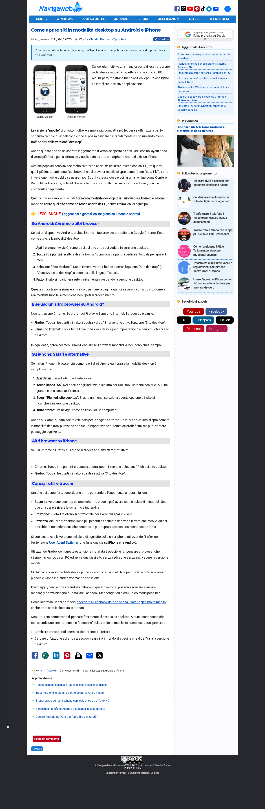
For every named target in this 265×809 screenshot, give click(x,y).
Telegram (203, 320)
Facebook (216, 311)
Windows (64, 19)
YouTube (193, 311)
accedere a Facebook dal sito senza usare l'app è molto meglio (121, 602)
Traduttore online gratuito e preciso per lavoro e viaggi (70, 692)
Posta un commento (46, 738)
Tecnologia (219, 19)
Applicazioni (169, 19)
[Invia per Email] (89, 659)
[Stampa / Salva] (78, 656)
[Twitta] (99, 657)
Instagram (217, 329)
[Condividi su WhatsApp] (45, 658)
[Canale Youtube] (190, 9)
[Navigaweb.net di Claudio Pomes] (60, 14)
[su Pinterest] (197, 11)
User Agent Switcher (63, 542)
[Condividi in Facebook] (35, 658)
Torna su (37, 748)
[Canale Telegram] (209, 11)
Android (121, 19)
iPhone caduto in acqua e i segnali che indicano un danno (71, 684)
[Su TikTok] (203, 11)
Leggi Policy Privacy (116, 772)
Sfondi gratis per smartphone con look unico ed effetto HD (72, 700)
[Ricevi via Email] (216, 11)
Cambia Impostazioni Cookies (143, 772)
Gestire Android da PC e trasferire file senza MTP (67, 716)
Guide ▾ (41, 19)
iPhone (143, 19)
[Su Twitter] (183, 10)
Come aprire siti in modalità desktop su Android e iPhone (96, 30)
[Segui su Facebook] (177, 11)
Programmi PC (93, 19)
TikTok (224, 320)
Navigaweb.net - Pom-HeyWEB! (113, 765)
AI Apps (194, 19)
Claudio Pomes (99, 39)
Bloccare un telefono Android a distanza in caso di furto (70, 708)
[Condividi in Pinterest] (67, 658)
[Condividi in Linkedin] (56, 658)
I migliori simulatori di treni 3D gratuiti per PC (204, 73)
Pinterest (193, 329)
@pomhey (119, 39)
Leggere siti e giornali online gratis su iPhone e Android (101, 214)
